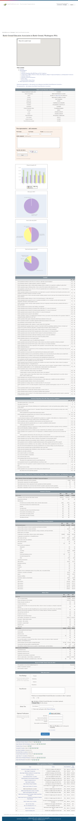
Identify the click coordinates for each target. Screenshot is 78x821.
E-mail (46, 131)
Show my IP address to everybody (59, 726)
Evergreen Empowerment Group (22, 753)
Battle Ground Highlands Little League (30, 792)
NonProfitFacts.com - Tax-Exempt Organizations (21, 4)
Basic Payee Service (30, 774)
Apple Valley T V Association (21, 755)
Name (30, 766)
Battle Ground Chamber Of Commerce (30, 786)
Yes (34, 698)
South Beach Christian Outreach (22, 741)
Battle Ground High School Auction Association (30, 790)
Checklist (23, 72)
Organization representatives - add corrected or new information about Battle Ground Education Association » (39, 84)
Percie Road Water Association (21, 752)
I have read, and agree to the (44, 709)
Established (68, 766)
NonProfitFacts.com (6, 32)
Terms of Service (51, 709)
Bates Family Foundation (30, 782)
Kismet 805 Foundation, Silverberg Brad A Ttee (30, 769)
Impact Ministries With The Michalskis (23, 744)
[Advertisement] (39, 20)
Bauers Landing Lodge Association (30, 801)
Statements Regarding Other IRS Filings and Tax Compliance (34, 73)
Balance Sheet (24, 78)
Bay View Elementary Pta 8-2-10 (30, 805)
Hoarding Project (19, 746)
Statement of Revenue (25, 76)
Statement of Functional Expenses (28, 77)
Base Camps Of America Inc (30, 771)
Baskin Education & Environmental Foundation (30, 778)
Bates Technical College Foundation (30, 783)
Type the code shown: (21, 150)
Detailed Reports (23, 70)
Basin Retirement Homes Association (30, 776)
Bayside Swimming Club (30, 810)
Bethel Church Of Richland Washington (23, 757)
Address (53, 766)
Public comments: (23, 136)
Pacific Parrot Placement (20, 759)
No (38, 698)
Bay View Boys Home (30, 803)
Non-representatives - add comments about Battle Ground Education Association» (34, 86)
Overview (22, 69)
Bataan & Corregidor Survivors (30, 780)
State (65, 766)
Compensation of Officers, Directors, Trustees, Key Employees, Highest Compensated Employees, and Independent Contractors (47, 74)
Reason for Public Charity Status (28, 80)
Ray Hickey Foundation (20, 750)
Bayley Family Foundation (30, 808)
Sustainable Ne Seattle (20, 748)
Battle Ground (58, 95)
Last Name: (30, 131)
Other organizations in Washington (27, 81)
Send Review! (45, 734)
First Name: (19, 131)
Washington (13, 32)
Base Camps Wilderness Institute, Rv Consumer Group (30, 773)
